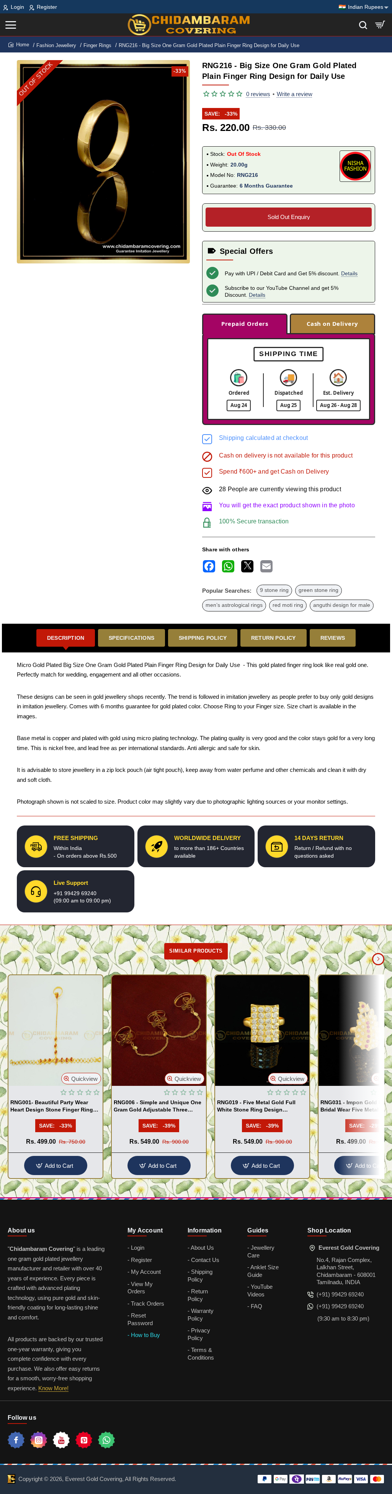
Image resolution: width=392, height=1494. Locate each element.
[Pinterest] (83, 1440)
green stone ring (318, 590)
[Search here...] (363, 24)
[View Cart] (380, 24)
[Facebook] (16, 1440)
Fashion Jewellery (56, 45)
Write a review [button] (294, 94)
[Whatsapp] (106, 1440)
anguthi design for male (341, 605)
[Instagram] (38, 1440)
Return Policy (273, 638)
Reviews (332, 638)
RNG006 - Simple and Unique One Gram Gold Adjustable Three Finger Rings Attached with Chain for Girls (158, 1106)
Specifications (131, 638)
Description (65, 638)
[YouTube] (61, 1440)
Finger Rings (97, 45)
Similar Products (196, 951)
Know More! (53, 1388)
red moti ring (288, 605)
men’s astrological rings (234, 605)
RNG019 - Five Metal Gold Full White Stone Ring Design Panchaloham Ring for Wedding (258, 1106)
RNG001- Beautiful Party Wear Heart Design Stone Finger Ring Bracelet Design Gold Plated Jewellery (51, 1106)
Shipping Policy (203, 638)
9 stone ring (274, 590)
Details (349, 273)
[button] (81, 1078)
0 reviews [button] (258, 94)
